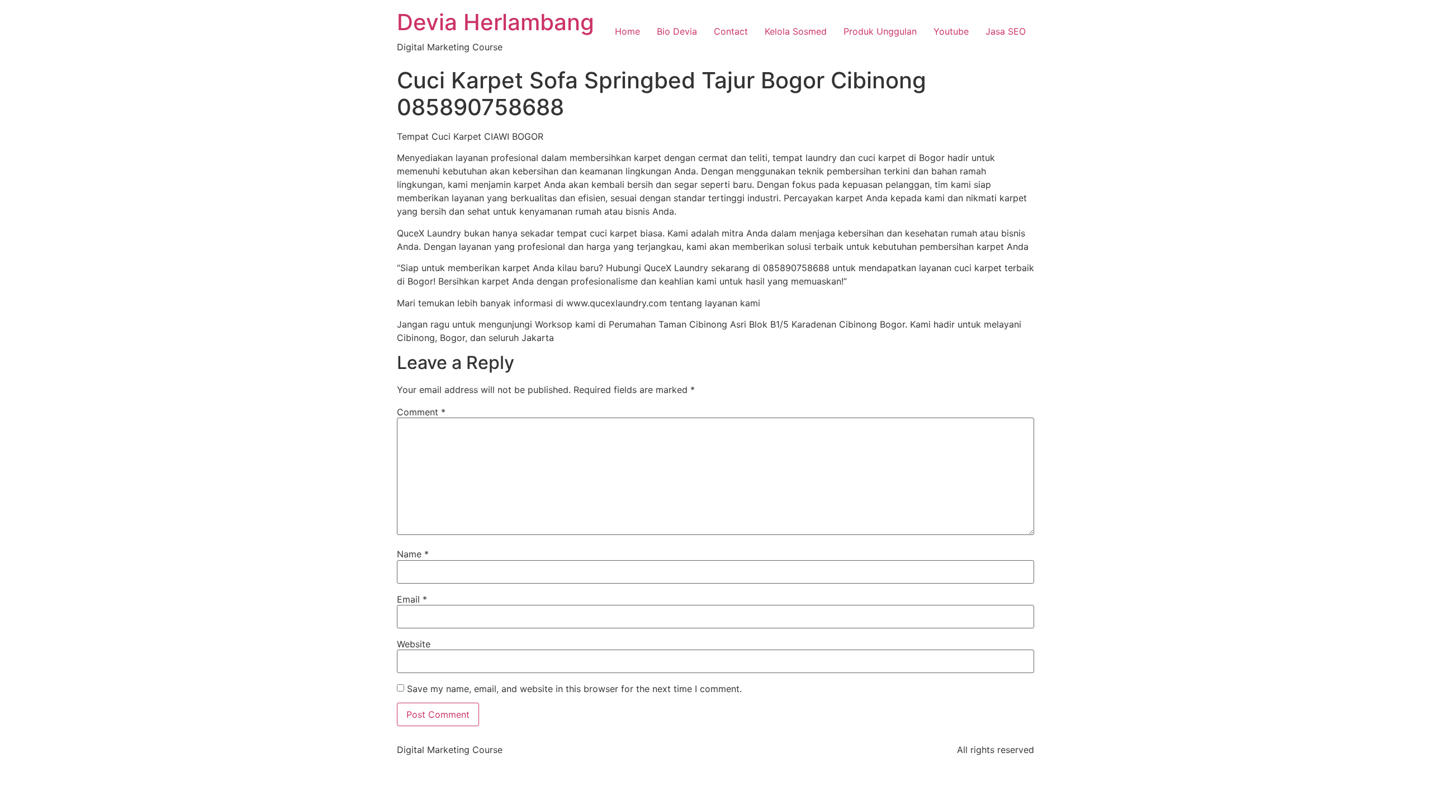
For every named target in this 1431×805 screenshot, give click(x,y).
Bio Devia (677, 31)
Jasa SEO (1005, 31)
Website (413, 644)
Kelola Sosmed (796, 31)
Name (413, 554)
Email (412, 599)
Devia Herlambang (495, 22)
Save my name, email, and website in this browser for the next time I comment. (574, 688)
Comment (421, 412)
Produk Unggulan (880, 31)
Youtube (951, 31)
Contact (731, 31)
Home (627, 31)
